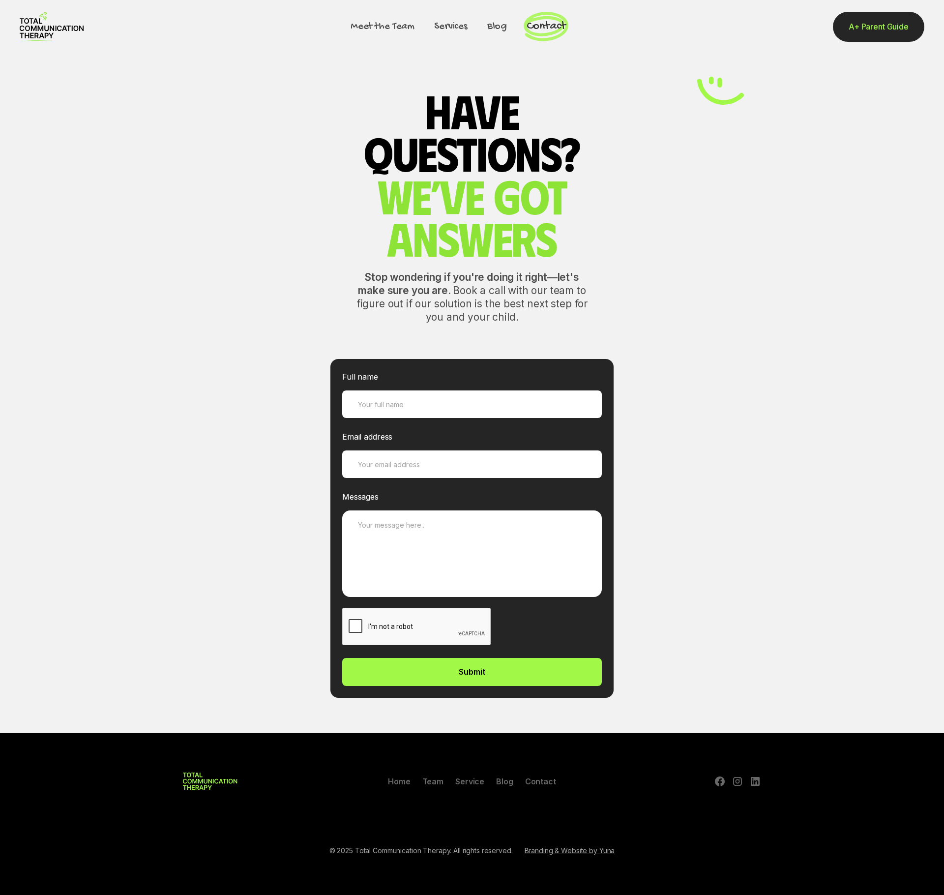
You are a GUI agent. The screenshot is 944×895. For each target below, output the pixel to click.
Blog (497, 26)
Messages (360, 497)
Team (433, 781)
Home (399, 781)
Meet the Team (382, 26)
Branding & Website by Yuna (570, 850)
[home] (52, 26)
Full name (360, 377)
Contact (546, 26)
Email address (367, 437)
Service (469, 781)
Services (451, 26)
